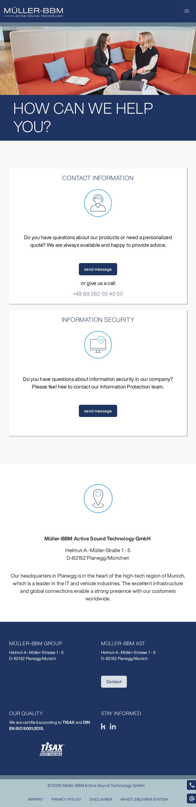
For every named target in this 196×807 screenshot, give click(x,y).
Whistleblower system (144, 799)
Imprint (36, 799)
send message (98, 269)
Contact (113, 682)
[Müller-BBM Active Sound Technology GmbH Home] (33, 12)
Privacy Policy (66, 799)
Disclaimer (101, 799)
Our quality (26, 713)
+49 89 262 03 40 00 (98, 293)
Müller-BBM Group (35, 643)
